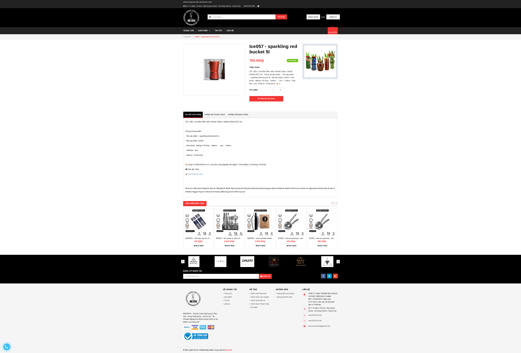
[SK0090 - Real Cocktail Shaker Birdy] (229, 222)
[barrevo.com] (201, 300)
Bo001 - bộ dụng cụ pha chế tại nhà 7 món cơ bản (207, 238)
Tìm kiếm (281, 17)
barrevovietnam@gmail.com (319, 326)
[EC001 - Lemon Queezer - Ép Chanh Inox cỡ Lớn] (291, 222)
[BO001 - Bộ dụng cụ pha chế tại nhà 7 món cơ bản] (198, 222)
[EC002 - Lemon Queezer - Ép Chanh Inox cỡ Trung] (260, 222)
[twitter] (329, 276)
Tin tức (218, 31)
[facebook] (323, 276)
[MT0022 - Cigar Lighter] (322, 222)
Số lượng (253, 90)
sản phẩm (332, 32)
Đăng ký (333, 17)
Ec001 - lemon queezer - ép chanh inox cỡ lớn (298, 238)
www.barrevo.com (195, 174)
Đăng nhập (313, 17)
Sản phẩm (203, 31)
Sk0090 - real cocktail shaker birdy (231, 238)
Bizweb (228, 350)
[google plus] (335, 276)
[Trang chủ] (194, 18)
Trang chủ (188, 31)
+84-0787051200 (315, 315)
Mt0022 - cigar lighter (322, 238)
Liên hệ (230, 31)
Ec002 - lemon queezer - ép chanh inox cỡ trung (268, 238)
